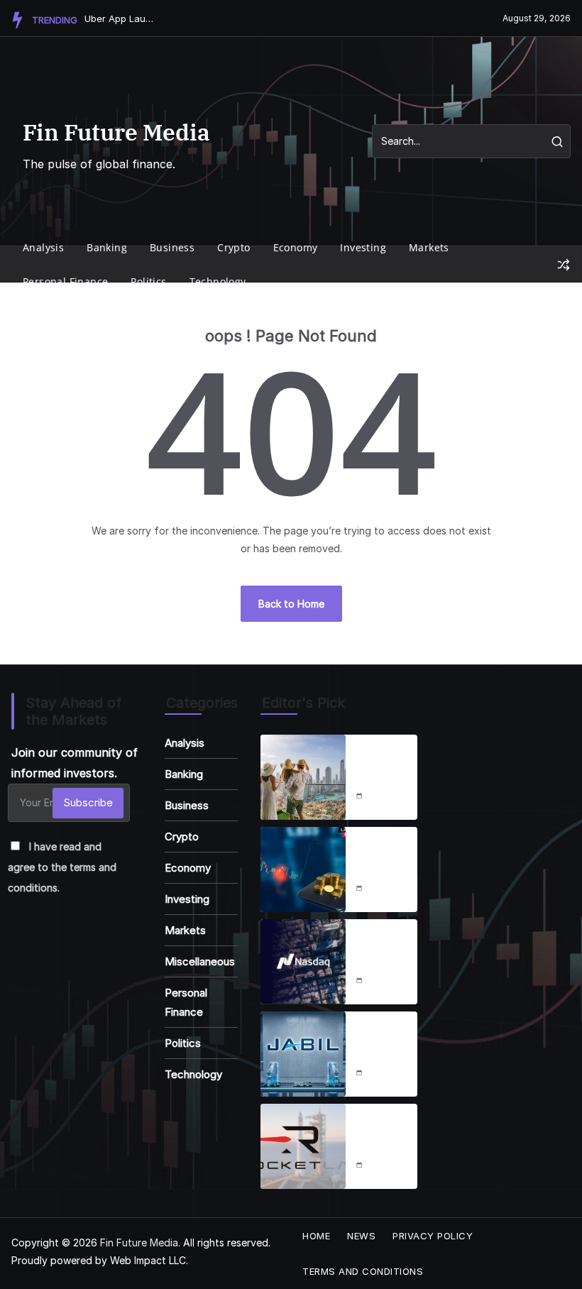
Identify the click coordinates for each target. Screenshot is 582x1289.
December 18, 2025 (389, 797)
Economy (295, 247)
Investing (363, 247)
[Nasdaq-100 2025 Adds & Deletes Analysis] (303, 961)
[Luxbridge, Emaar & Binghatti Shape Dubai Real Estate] (303, 777)
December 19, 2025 (389, 1074)
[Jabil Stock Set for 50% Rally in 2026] (303, 1054)
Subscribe (88, 802)
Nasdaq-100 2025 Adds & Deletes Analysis (380, 944)
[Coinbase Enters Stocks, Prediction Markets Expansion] (303, 869)
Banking (107, 247)
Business (172, 247)
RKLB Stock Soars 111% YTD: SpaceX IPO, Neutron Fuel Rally (386, 1128)
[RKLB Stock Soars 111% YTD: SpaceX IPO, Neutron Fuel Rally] (303, 1146)
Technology (218, 281)
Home (316, 1235)
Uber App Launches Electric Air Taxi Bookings (119, 18)
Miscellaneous (200, 961)
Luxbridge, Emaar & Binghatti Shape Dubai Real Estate (385, 759)
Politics (148, 281)
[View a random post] (563, 265)
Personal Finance (65, 281)
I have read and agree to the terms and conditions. (62, 867)
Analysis (43, 247)
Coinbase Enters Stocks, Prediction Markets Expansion (384, 851)
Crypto (233, 247)
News (361, 1235)
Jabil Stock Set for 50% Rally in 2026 (384, 1036)
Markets (429, 247)
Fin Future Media (116, 132)
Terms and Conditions (362, 1271)
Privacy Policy (432, 1235)
